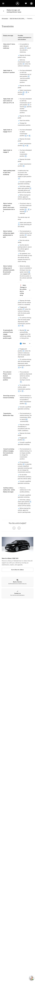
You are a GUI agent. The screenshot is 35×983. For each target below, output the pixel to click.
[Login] (31, 3)
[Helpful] (14, 528)
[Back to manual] (4, 11)
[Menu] (3, 3)
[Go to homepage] (17, 3)
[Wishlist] (26, 3)
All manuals (5, 18)
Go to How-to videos (17, 570)
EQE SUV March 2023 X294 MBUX (17, 18)
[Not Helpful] (19, 528)
